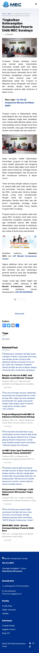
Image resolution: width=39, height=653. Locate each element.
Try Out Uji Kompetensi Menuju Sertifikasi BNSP (19, 102)
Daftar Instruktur (9, 610)
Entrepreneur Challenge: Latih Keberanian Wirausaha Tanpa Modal (17, 492)
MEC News (6, 339)
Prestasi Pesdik (8, 626)
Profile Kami (7, 606)
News (10, 14)
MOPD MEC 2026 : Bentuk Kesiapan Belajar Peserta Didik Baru (18, 528)
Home (4, 14)
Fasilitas (5, 613)
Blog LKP (6, 633)
